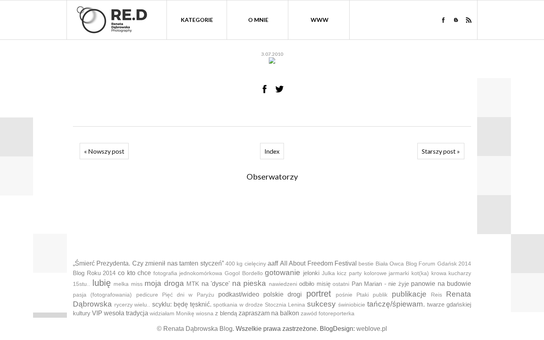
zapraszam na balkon (269, 313)
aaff (273, 263)
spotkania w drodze (237, 305)
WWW (320, 19)
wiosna (204, 314)
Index (272, 151)
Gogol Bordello (244, 273)
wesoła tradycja (126, 313)
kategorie (197, 19)
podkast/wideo (238, 294)
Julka (328, 273)
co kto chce (134, 273)
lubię (101, 283)
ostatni (341, 284)
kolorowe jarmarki (386, 273)
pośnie (344, 295)
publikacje (409, 294)
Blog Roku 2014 (94, 273)
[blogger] (456, 20)
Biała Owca (390, 264)
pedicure (147, 295)
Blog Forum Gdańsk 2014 (438, 264)
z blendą (226, 313)
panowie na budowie (441, 283)
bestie (366, 264)
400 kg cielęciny (245, 264)
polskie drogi (282, 294)
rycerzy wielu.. (132, 305)
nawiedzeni (283, 284)
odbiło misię (315, 283)
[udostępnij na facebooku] (264, 89)
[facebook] (443, 20)
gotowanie (282, 272)
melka (121, 284)
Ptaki (362, 295)
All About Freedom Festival (318, 263)
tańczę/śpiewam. (396, 304)
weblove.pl (371, 328)
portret (318, 294)
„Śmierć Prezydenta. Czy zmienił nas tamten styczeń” (148, 263)
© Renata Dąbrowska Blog (195, 328)
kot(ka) (420, 273)
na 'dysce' (216, 283)
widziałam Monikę (172, 314)
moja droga (164, 283)
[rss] (469, 20)
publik (380, 295)
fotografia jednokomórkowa (188, 273)
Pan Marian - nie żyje (380, 283)
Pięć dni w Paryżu (188, 295)
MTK (192, 283)
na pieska (249, 283)
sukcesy (321, 304)
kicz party (349, 273)
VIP (97, 313)
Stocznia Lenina (285, 305)
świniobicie (351, 305)
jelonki (311, 273)
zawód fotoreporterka (327, 314)
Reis (436, 295)
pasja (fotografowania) (102, 295)
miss (137, 284)
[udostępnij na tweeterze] (279, 89)
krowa (438, 273)
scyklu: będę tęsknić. (181, 304)
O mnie (258, 19)
